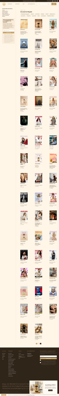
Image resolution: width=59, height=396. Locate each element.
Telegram (3, 356)
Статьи (20, 353)
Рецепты (3, 16)
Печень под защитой (11, 370)
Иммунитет (29, 15)
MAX (3, 357)
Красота (9, 367)
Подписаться (8, 32)
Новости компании (5, 15)
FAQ (19, 358)
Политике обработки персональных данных (49, 361)
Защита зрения (10, 363)
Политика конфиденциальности (22, 356)
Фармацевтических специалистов (30, 356)
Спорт (39, 15)
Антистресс (10, 353)
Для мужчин (23, 15)
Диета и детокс (10, 356)
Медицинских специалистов (29, 354)
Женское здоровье (11, 360)
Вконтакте (3, 353)
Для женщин (43, 15)
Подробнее (50, 390)
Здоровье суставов (11, 364)
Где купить (54, 4)
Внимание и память (50, 15)
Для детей (34, 15)
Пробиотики (10, 374)
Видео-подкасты (5, 13)
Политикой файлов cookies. (31, 395)
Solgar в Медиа (5, 12)
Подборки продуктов (6, 14)
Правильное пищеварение (12, 373)
